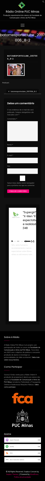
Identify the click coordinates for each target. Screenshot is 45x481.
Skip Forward (34, 241)
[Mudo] (25, 241)
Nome (10, 145)
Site (8, 166)
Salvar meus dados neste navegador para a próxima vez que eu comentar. (21, 184)
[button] (43, 2)
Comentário (12, 119)
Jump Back (31, 241)
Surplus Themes (12, 474)
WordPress (34, 474)
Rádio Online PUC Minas (22, 12)
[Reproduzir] (12, 241)
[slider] (18, 241)
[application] (22, 241)
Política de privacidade (22, 477)
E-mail (10, 155)
